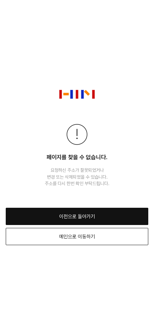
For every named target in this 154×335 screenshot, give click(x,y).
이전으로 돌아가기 (77, 216)
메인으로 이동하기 (77, 236)
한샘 (77, 94)
